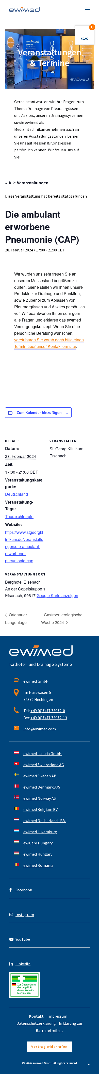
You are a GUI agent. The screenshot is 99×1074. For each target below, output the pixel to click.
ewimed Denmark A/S (41, 787)
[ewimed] (24, 9)
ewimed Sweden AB (39, 775)
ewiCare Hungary (38, 842)
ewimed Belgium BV (40, 809)
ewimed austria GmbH (42, 753)
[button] (87, 9)
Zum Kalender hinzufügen (39, 412)
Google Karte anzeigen (57, 595)
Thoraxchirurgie (19, 516)
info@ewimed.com (39, 728)
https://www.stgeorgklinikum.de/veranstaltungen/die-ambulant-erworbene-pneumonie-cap (24, 546)
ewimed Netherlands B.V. (44, 820)
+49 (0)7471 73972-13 (48, 717)
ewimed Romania (38, 865)
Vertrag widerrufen (49, 1046)
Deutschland (16, 494)
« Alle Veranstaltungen (26, 183)
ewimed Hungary (37, 854)
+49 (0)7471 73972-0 (47, 710)
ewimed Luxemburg (40, 831)
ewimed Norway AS (39, 798)
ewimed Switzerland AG (43, 764)
